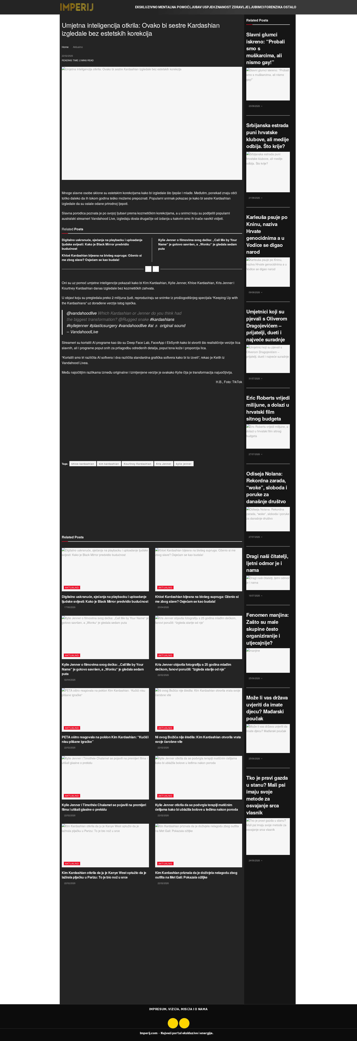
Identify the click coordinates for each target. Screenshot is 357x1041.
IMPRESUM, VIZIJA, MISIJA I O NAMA (178, 1009)
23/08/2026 (254, 106)
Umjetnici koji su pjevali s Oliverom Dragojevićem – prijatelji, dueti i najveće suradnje (266, 325)
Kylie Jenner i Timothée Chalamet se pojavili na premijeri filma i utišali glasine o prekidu (104, 807)
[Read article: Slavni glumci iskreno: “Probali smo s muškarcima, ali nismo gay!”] (268, 84)
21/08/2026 (254, 197)
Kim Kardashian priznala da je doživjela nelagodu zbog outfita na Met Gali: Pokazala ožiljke (196, 875)
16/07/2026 (254, 595)
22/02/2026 (67, 55)
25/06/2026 (254, 678)
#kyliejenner (77, 325)
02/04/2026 (69, 679)
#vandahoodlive (133, 325)
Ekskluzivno (146, 7)
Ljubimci (256, 7)
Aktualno (78, 47)
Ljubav (195, 7)
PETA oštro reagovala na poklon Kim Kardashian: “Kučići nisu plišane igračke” (105, 739)
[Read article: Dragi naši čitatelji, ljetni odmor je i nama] (268, 583)
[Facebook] (173, 1023)
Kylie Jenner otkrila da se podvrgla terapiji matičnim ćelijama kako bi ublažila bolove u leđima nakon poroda (196, 807)
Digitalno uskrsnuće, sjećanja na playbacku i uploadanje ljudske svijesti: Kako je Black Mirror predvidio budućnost (102, 244)
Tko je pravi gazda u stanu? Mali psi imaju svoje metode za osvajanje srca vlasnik (267, 795)
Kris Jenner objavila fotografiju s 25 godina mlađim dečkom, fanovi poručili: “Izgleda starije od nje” (193, 666)
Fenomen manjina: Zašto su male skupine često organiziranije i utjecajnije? (267, 628)
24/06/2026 (254, 860)
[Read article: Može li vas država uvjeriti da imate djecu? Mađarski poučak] (268, 738)
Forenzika (273, 7)
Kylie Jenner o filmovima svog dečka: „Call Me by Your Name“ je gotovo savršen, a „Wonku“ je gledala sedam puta (197, 244)
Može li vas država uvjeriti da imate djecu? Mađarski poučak (267, 708)
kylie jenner (184, 463)
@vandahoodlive (82, 313)
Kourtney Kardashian (137, 463)
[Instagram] (184, 1023)
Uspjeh (208, 7)
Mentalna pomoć (173, 7)
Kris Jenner (163, 463)
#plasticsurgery (103, 325)
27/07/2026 (254, 454)
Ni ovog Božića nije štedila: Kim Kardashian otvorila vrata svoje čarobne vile (198, 739)
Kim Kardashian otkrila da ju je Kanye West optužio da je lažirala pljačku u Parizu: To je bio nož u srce (104, 875)
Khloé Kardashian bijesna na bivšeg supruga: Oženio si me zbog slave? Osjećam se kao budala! (102, 257)
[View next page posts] (156, 269)
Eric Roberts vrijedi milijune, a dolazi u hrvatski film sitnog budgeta (268, 408)
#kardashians (162, 319)
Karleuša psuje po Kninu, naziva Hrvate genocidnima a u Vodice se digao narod (266, 234)
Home (65, 47)
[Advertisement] (152, 428)
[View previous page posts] (148, 269)
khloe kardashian (82, 463)
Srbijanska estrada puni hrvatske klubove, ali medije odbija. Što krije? (267, 135)
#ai (150, 325)
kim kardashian (109, 463)
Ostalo (289, 7)
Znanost (223, 7)
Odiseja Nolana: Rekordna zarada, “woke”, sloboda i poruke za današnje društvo (266, 487)
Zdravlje (240, 7)
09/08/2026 (254, 292)
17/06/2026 (69, 607)
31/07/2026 (254, 378)
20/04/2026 (163, 607)
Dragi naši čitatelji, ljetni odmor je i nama (267, 562)
